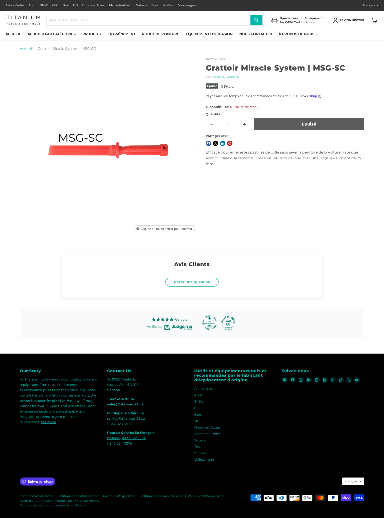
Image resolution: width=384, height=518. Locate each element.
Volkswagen (187, 5)
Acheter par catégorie (51, 34)
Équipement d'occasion (209, 34)
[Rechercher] (256, 20)
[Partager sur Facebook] (208, 143)
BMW (44, 5)
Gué (66, 5)
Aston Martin (15, 5)
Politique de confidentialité (78, 496)
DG (75, 5)
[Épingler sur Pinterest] (229, 143)
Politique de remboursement (161, 496)
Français (369, 5)
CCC (55, 5)
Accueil (13, 34)
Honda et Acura (93, 5)
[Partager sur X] (215, 143)
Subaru (141, 5)
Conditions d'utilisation (37, 496)
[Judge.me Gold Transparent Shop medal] (209, 323)
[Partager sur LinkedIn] (222, 143)
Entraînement (121, 34)
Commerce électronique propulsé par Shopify (53, 505)
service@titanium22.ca (126, 418)
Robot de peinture (160, 34)
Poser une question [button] (192, 282)
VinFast (168, 5)
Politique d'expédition (119, 496)
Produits (91, 34)
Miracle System (225, 77)
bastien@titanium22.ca (126, 438)
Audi (31, 5)
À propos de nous (297, 34)
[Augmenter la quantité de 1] (244, 124)
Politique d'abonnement (206, 496)
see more (48, 422)
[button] (349, 20)
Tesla (154, 5)
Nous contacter (255, 34)
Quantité (213, 114)
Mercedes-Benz (120, 5)
